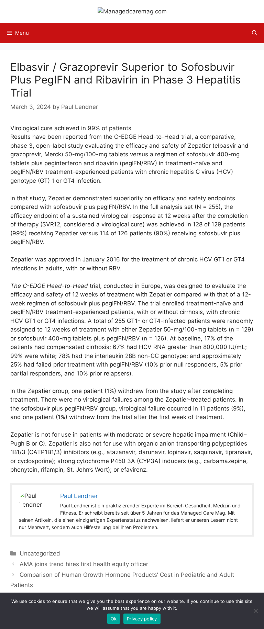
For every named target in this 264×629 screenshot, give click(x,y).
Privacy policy (142, 618)
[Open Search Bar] (254, 33)
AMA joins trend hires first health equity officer (84, 564)
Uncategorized (40, 553)
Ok (114, 618)
